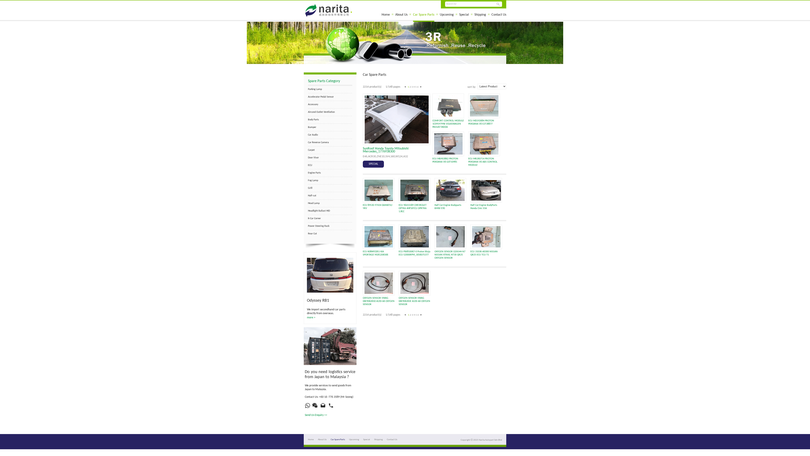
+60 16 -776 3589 (329, 397)
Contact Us (498, 14)
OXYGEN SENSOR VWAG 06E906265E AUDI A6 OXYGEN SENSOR (414, 301)
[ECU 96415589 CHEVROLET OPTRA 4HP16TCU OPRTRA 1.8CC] (414, 200)
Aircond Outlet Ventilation (321, 112)
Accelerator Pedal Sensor (321, 97)
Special (464, 14)
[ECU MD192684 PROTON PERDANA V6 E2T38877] (484, 115)
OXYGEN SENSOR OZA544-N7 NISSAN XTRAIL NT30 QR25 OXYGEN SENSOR (450, 254)
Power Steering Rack (318, 226)
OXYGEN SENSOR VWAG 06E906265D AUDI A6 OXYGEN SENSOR (378, 301)
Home (386, 14)
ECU (310, 165)
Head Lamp (314, 203)
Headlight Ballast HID (319, 211)
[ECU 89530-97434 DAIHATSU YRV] (378, 200)
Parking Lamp (315, 89)
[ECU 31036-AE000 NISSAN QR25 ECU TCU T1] (486, 246)
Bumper (312, 127)
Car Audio (313, 135)
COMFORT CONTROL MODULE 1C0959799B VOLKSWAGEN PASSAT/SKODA (448, 123)
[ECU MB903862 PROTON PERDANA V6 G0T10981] (448, 153)
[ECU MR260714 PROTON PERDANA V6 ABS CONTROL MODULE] (484, 153)
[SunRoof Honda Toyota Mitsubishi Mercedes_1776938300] (397, 142)
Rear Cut (312, 233)
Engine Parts (314, 173)
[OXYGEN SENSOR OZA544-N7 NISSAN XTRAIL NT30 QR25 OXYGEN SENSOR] (450, 246)
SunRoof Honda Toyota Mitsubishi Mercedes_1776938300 (386, 150)
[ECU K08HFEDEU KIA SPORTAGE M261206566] (378, 246)
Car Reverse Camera (318, 142)
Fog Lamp (313, 180)
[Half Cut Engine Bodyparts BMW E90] (450, 200)
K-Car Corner (314, 218)
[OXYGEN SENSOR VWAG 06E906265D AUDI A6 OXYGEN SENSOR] (378, 293)
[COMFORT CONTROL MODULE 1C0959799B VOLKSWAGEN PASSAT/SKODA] (448, 115)
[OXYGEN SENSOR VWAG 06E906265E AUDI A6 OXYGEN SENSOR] (414, 293)
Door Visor (313, 157)
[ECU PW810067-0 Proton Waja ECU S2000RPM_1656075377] (414, 246)
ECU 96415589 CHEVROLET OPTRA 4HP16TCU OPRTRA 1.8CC (413, 208)
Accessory (313, 104)
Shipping (480, 14)
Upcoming (447, 14)
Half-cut (312, 195)
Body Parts (313, 119)
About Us (401, 14)
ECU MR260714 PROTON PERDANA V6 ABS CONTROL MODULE (482, 161)
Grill (310, 188)
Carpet (311, 150)
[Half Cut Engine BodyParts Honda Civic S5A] (486, 199)
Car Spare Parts (423, 14)
